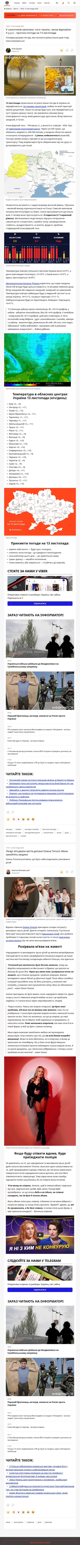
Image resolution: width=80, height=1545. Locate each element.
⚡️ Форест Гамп (46, 15)
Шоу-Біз (47, 3)
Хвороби (48, 1522)
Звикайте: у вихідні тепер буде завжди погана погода (36, 790)
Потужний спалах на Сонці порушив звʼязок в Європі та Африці (41, 780)
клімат (18, 829)
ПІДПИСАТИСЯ (40, 603)
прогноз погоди (49, 829)
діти (39, 1522)
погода (9, 829)
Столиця (32, 3)
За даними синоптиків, (35, 106)
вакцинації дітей (50, 933)
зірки (8, 1522)
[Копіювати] (72, 50)
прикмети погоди (13, 833)
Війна (24, 3)
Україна (17, 3)
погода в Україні (32, 829)
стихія (23, 836)
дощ (67, 833)
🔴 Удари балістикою (65, 15)
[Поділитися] (67, 50)
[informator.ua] (7, 3)
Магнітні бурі (11, 836)
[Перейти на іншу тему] (63, 3)
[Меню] (74, 3)
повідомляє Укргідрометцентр (24, 128)
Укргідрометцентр (32, 833)
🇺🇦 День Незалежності (28, 15)
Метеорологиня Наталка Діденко (23, 283)
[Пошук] (69, 3)
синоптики (48, 833)
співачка (30, 1522)
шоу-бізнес (18, 1522)
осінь (59, 833)
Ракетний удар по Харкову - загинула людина (26, 741)
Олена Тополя (30, 927)
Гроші (39, 3)
